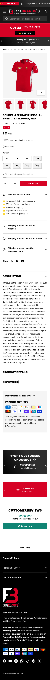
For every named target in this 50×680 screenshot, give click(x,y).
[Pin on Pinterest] (22, 261)
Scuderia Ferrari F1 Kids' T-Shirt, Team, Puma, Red (27, 49)
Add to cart (33, 183)
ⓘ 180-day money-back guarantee (18, 140)
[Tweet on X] (11, 261)
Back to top (25, 547)
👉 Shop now (25, 33)
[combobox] (25, 18)
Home (5, 49)
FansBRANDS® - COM (15, 673)
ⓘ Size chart (8, 146)
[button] (46, 12)
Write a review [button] (25, 526)
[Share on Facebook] (17, 261)
